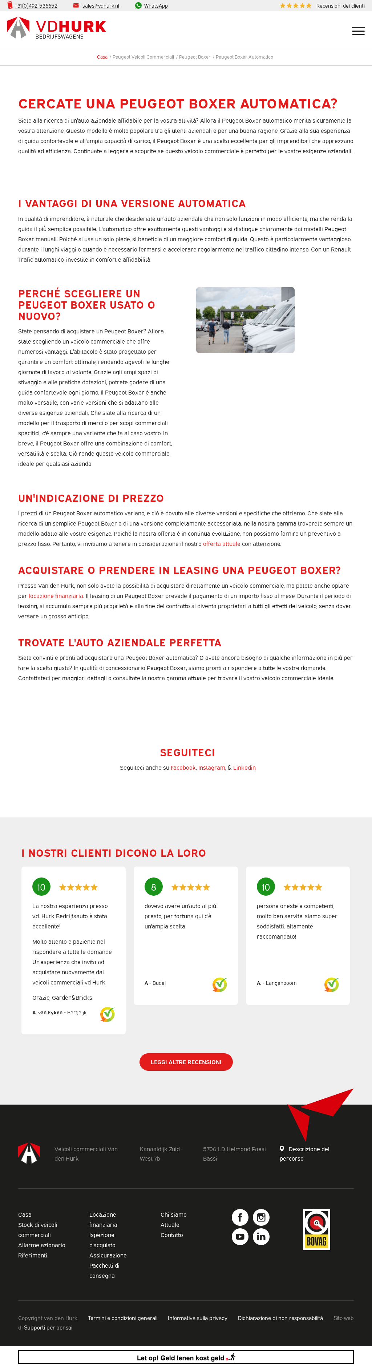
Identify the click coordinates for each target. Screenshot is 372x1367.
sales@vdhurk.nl (100, 5)
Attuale (170, 1224)
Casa (25, 1214)
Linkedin (244, 767)
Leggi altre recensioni (186, 1062)
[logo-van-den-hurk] (56, 29)
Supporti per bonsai (48, 1327)
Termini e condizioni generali (122, 1317)
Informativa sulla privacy (197, 1317)
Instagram (211, 767)
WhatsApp (156, 5)
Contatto (172, 1235)
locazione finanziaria (56, 595)
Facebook (183, 767)
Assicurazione (108, 1255)
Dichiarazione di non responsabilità (280, 1317)
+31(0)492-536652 (36, 5)
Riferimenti (32, 1255)
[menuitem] (320, 6)
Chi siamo (174, 1214)
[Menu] (356, 29)
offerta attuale (221, 543)
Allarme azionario (41, 1245)
